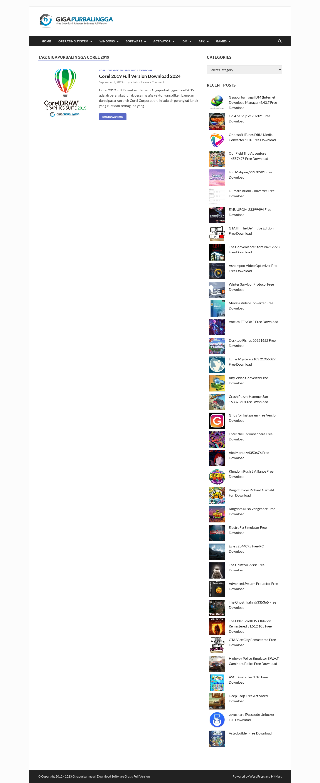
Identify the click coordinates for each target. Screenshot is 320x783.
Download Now (111, 115)
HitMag (276, 776)
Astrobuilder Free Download (250, 733)
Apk (202, 41)
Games (221, 41)
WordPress (257, 776)
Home (46, 41)
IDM (184, 41)
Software (134, 41)
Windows (107, 41)
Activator (161, 41)
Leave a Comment (152, 82)
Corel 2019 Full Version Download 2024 (139, 76)
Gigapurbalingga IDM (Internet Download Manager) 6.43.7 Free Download (253, 102)
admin (134, 82)
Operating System (73, 41)
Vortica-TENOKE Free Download (253, 322)
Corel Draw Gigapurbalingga (118, 70)
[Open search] (279, 41)
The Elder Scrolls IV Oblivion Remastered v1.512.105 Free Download (250, 626)
